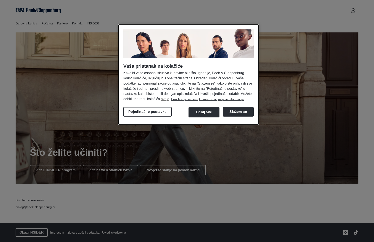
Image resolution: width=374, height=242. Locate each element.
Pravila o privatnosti (184, 99)
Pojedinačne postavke (147, 112)
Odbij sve (204, 112)
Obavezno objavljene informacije (221, 99)
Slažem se (238, 112)
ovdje (165, 99)
